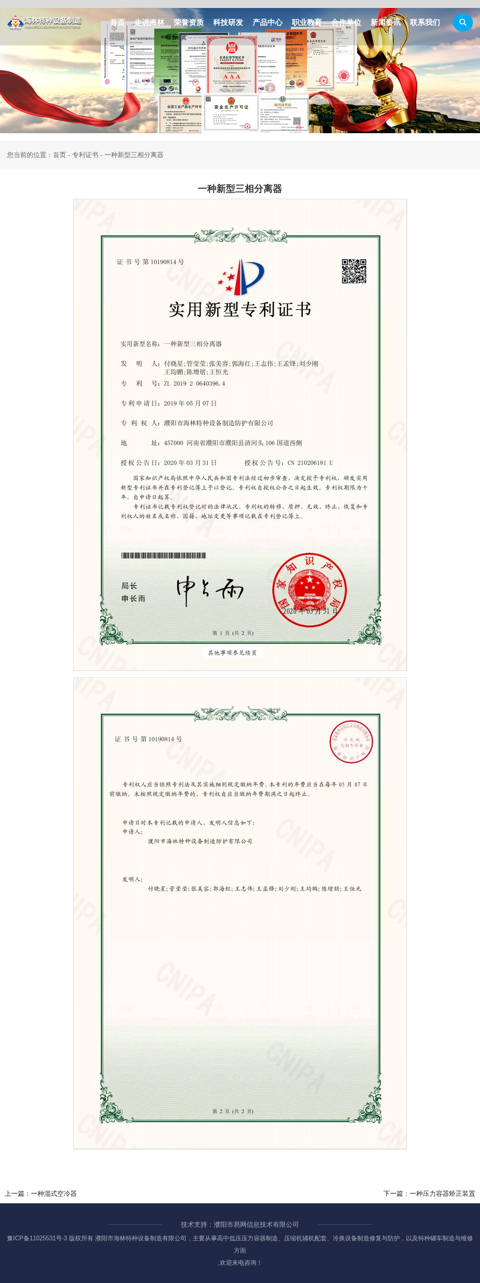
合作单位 (346, 22)
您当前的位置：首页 (37, 154)
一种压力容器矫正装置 (442, 1193)
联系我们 (425, 22)
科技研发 (228, 22)
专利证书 (85, 154)
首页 (117, 22)
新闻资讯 (386, 22)
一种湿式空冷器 (54, 1193)
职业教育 (307, 22)
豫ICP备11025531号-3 (37, 1238)
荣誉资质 (189, 22)
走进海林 (150, 22)
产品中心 (268, 22)
